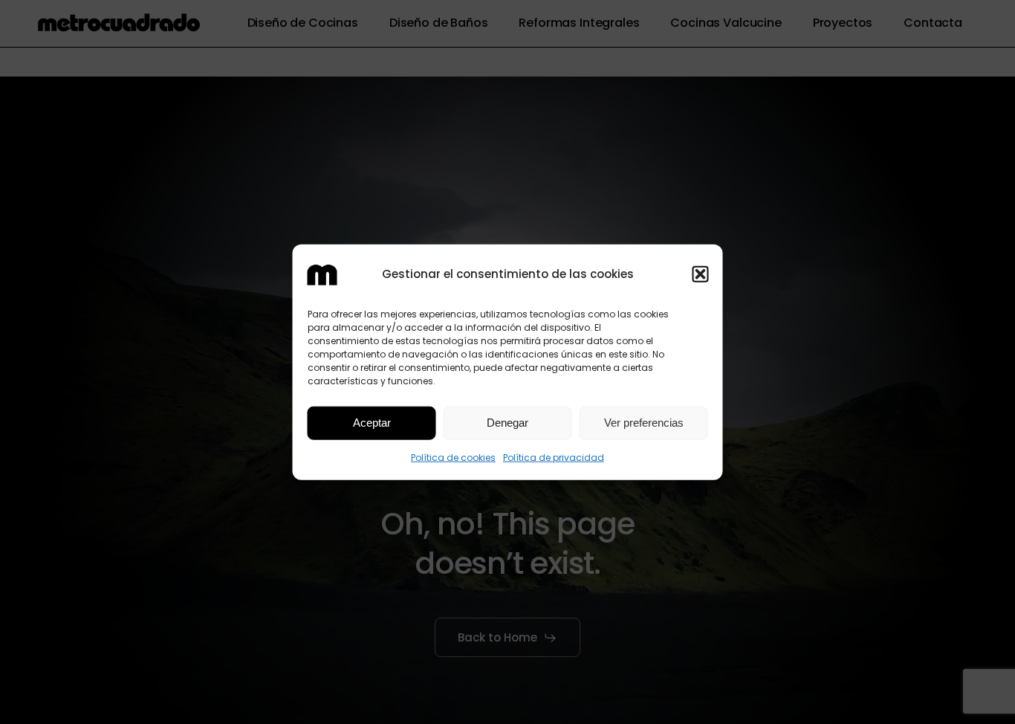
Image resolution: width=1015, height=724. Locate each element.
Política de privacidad (553, 457)
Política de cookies (453, 457)
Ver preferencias (644, 422)
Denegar (507, 422)
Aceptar (372, 422)
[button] (700, 274)
